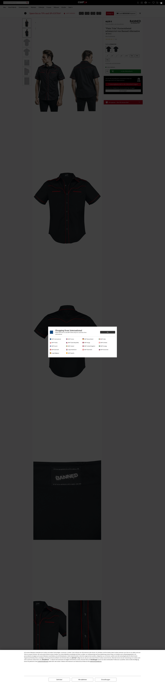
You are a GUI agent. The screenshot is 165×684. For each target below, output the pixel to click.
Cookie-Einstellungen (43, 661)
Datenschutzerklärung (95, 661)
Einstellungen (105, 679)
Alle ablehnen (82, 679)
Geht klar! (59, 679)
